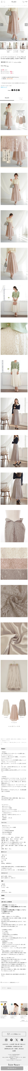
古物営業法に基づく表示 (8, 1048)
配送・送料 (17, 1044)
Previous (1, 24)
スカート (9, 987)
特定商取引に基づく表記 (17, 1046)
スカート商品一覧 (24, 5)
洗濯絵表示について (14, 982)
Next (26, 24)
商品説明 (7, 97)
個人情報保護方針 (9, 1046)
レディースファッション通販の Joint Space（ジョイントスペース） (11, 5)
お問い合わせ (21, 1048)
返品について (4, 87)
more (23, 1020)
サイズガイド (5, 982)
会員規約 (16, 1048)
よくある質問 (11, 1044)
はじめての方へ (5, 1044)
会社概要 (14, 1050)
